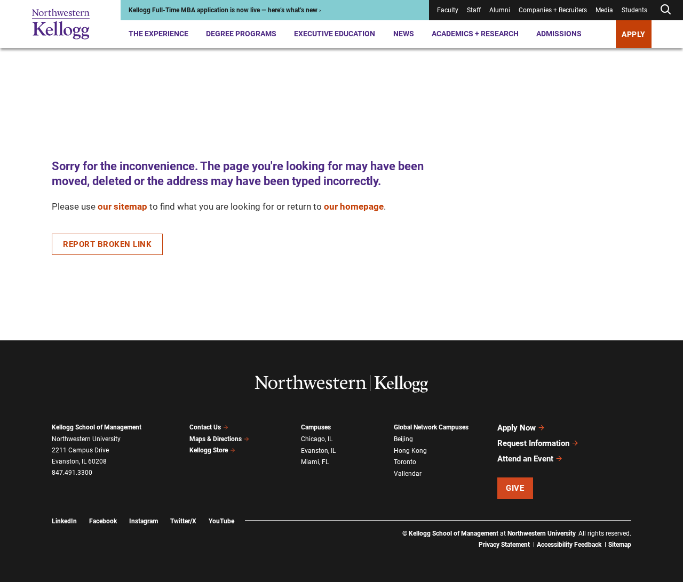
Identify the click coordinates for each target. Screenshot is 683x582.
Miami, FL (315, 462)
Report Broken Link (107, 244)
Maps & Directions (215, 439)
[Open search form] (665, 10)
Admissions (559, 33)
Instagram (143, 521)
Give (515, 488)
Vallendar (408, 473)
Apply (634, 34)
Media (604, 10)
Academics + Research (475, 33)
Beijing (403, 439)
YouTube (221, 521)
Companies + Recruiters (553, 10)
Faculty (447, 10)
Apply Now (516, 428)
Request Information (533, 443)
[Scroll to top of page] (645, 527)
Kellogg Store (208, 450)
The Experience (158, 33)
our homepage (354, 206)
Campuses (316, 427)
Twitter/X (183, 521)
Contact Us (205, 427)
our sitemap (122, 206)
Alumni (499, 10)
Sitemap (619, 544)
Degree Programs (241, 33)
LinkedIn (64, 521)
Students (634, 10)
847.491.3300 (72, 472)
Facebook (103, 521)
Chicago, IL (316, 439)
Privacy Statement (504, 544)
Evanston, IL (318, 451)
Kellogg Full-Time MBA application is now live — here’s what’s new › (225, 10)
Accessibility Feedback (569, 544)
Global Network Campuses (431, 427)
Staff (474, 10)
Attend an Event (525, 459)
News (403, 33)
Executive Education (334, 33)
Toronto (405, 462)
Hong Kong (410, 451)
